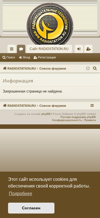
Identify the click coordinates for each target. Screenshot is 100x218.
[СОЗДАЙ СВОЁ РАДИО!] (50, 17)
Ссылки (13, 50)
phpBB (45, 113)
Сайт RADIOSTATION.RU (49, 49)
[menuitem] (88, 49)
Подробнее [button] (20, 193)
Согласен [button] (31, 208)
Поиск (10, 57)
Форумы (22, 50)
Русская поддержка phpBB (78, 117)
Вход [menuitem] (80, 50)
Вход (26, 57)
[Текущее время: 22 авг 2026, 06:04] (88, 68)
